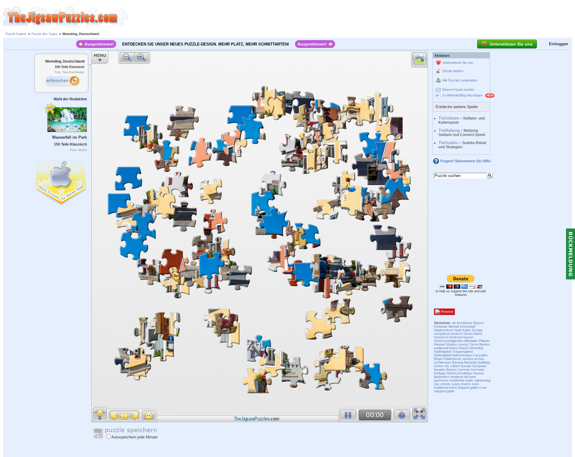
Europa (477, 330)
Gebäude (440, 326)
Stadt (458, 330)
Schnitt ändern (452, 71)
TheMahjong (449, 130)
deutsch (457, 333)
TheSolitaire (448, 118)
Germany (478, 369)
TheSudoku (448, 142)
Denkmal (455, 337)
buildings (484, 362)
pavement (441, 380)
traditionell (441, 348)
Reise (453, 348)
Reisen (464, 348)
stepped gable (468, 387)
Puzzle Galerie (16, 34)
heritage (440, 373)
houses (478, 373)
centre (438, 366)
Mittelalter (471, 341)
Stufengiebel (443, 355)
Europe (466, 366)
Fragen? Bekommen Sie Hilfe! (465, 161)
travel (453, 387)
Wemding (476, 348)
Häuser (468, 337)
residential (456, 380)
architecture (442, 362)
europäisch (442, 333)
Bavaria (457, 362)
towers (466, 384)
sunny (455, 384)
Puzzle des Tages (44, 34)
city (446, 366)
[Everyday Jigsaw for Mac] (61, 181)
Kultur (467, 330)
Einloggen (558, 44)
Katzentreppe (462, 355)
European (479, 366)
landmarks (441, 377)
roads (469, 380)
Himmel (439, 344)
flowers (452, 369)
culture (455, 366)
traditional (441, 387)
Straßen (451, 344)
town (475, 384)
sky (436, 384)
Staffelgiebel (442, 351)
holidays (466, 373)
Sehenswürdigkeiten (448, 341)
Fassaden (480, 355)
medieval (456, 377)
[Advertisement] (352, 16)
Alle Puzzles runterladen (459, 80)
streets (445, 384)
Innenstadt (467, 326)
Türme (473, 344)
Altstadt (453, 326)
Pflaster (484, 341)
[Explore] (62, 81)
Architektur (464, 323)
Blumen (484, 344)
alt (454, 323)
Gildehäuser (453, 359)
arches (479, 359)
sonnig (463, 344)
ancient (468, 359)
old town (470, 377)
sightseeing (482, 380)
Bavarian (470, 362)
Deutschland (473, 333)
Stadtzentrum (443, 330)
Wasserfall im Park (69, 137)
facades (440, 369)
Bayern (478, 323)
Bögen (438, 359)
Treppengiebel (462, 351)
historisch (441, 337)
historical (453, 373)
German (464, 369)
